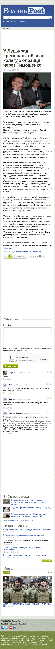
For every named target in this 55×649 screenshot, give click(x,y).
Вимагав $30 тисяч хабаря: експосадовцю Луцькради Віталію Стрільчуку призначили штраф (28, 502)
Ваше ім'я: (7, 325)
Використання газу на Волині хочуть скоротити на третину (27, 530)
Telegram (7, 248)
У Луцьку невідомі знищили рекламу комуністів (22, 535)
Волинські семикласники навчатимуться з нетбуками (24, 555)
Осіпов (10, 252)
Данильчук (26, 252)
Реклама (13, 624)
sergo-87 (12, 373)
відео (7, 572)
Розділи (7, 28)
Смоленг (17, 252)
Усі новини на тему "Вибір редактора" (18, 520)
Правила (37, 348)
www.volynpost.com (9, 638)
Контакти (22, 624)
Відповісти (7, 379)
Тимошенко (36, 252)
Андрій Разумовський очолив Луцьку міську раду (31, 508)
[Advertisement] (27, 39)
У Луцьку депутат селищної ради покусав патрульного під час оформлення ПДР (28, 515)
